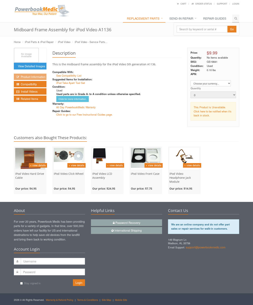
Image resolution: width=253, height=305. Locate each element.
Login (235, 3)
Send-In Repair (181, 18)
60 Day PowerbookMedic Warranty (76, 107)
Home (17, 42)
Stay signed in (32, 283)
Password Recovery (127, 223)
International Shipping (128, 230)
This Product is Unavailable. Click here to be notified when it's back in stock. (212, 111)
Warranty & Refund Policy (59, 299)
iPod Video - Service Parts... (91, 42)
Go (232, 29)
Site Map (106, 299)
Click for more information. (73, 99)
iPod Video (64, 42)
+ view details (38, 165)
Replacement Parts (143, 18)
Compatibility (28, 84)
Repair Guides (214, 18)
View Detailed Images (30, 66)
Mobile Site (121, 299)
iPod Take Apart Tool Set (70, 83)
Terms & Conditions (87, 299)
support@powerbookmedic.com (206, 247)
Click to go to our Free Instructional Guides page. (84, 114)
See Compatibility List (68, 75)
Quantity (196, 88)
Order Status (203, 3)
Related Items (28, 99)
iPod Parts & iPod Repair (39, 42)
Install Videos (28, 91)
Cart (182, 3)
